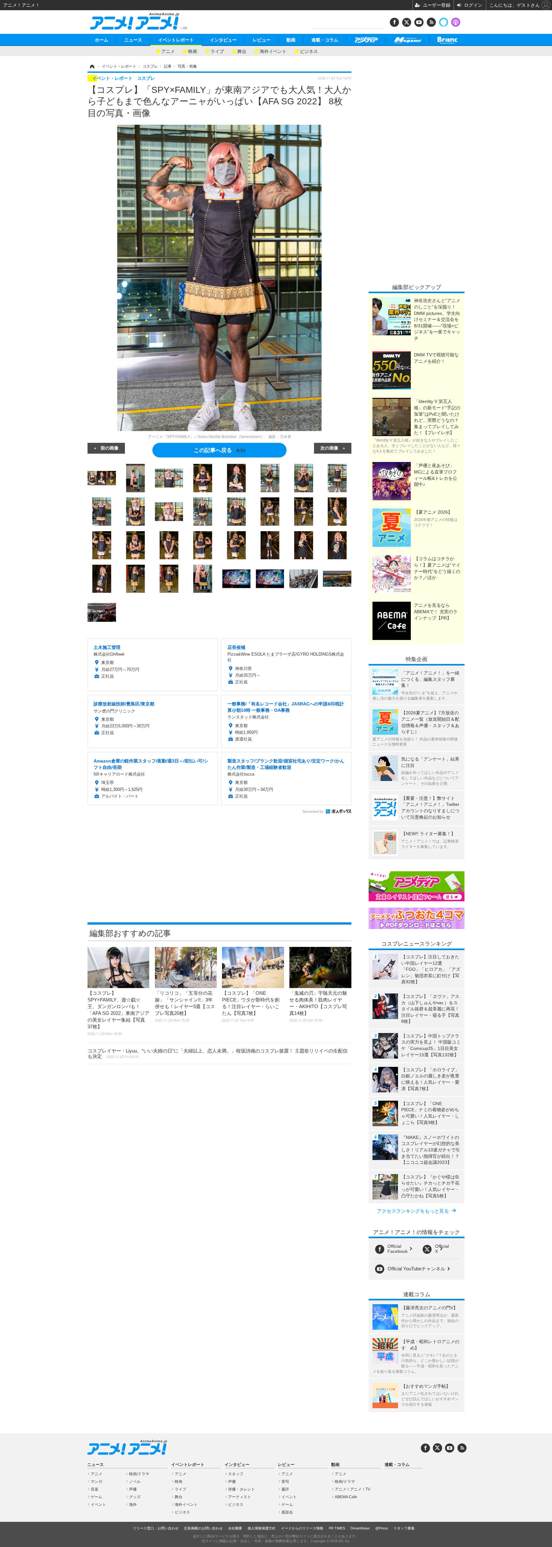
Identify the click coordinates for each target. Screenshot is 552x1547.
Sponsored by (313, 811)
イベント (98, 1504)
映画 (192, 51)
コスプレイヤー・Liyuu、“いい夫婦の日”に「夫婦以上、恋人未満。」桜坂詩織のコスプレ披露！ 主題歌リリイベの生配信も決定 (218, 1053)
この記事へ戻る (219, 449)
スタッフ (235, 1474)
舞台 (241, 51)
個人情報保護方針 (262, 1528)
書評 (285, 1489)
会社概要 (235, 1528)
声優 (133, 1489)
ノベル (135, 1481)
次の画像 (329, 447)
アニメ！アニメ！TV (352, 1489)
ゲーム (96, 1497)
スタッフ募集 (404, 1528)
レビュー (262, 39)
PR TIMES (337, 1528)
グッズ (135, 1497)
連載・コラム (324, 39)
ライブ (217, 51)
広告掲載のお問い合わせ (203, 1528)
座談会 (287, 1512)
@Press (381, 1528)
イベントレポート (176, 39)
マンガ (96, 1481)
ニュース (133, 39)
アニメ (168, 51)
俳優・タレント (241, 1489)
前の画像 (110, 447)
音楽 (94, 1489)
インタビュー (223, 39)
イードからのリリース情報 (302, 1528)
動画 (291, 39)
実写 (285, 1481)
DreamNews (360, 1528)
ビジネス (309, 51)
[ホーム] (92, 66)
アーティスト (239, 1497)
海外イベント (273, 51)
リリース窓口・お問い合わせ (156, 1528)
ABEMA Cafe (346, 1497)
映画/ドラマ (139, 1474)
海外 (133, 1504)
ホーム (101, 39)
